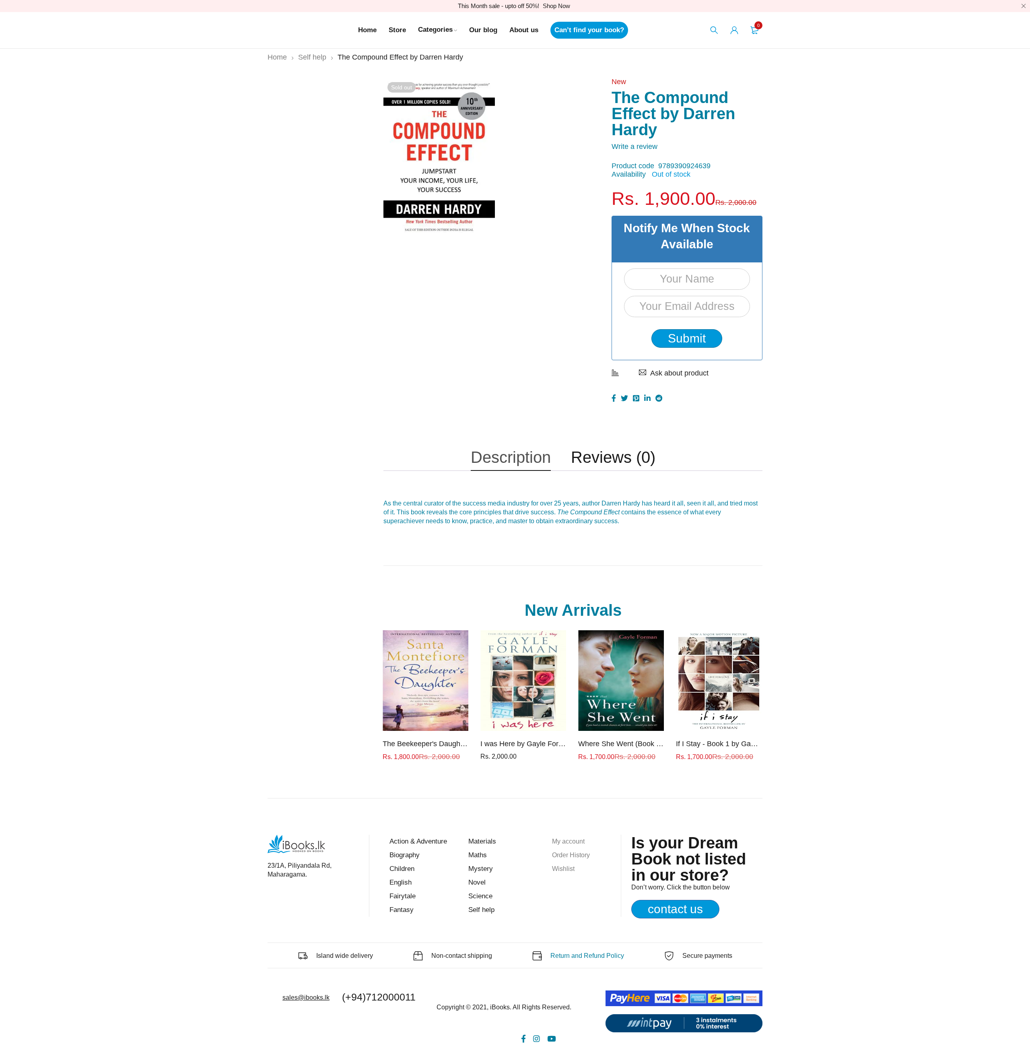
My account (568, 841)
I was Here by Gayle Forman (523, 744)
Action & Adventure (418, 841)
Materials (482, 841)
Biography (404, 855)
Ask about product (679, 373)
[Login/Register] (734, 30)
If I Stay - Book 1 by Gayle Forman (719, 744)
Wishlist (563, 868)
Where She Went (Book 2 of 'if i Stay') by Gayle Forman (621, 744)
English (400, 882)
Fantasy (401, 910)
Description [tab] (511, 457)
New (619, 81)
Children (401, 869)
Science (480, 896)
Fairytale (402, 896)
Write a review (634, 146)
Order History (571, 855)
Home (277, 57)
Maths (477, 855)
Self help (312, 57)
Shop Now (556, 5)
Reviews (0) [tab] (613, 457)
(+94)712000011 (379, 997)
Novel (477, 882)
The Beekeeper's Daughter (425, 744)
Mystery (480, 869)
